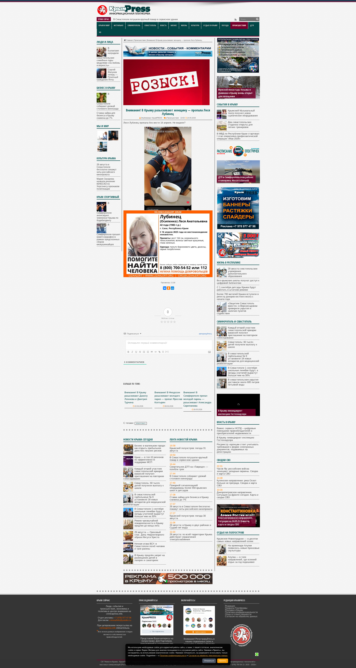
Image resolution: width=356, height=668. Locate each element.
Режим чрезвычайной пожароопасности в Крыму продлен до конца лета (148, 523)
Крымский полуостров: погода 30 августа (188, 517)
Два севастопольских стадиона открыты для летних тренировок (240, 124)
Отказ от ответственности (238, 614)
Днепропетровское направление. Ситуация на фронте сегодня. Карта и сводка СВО (237, 495)
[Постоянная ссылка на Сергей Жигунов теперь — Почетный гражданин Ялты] (101, 77)
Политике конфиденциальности (173, 656)
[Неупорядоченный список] (148, 352)
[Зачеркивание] (140, 352)
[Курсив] (132, 352)
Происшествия (239, 25)
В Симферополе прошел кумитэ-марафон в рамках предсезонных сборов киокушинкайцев (108, 235)
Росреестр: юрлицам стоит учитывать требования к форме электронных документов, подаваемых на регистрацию (238, 448)
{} (163, 352)
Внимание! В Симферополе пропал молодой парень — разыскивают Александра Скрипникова (197, 399)
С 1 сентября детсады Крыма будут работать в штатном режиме (236, 288)
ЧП (100, 32)
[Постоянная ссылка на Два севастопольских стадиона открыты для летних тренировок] (222, 130)
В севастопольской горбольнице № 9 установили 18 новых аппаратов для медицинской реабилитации (144, 499)
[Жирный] (128, 352)
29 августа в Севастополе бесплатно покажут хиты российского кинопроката (191, 507)
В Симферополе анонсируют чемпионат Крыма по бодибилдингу (107, 212)
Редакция (230, 606)
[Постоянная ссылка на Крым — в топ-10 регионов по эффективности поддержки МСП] (128, 465)
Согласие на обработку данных (241, 616)
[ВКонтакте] (164, 288)
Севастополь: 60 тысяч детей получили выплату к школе (149, 485)
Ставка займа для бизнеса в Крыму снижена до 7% (189, 498)
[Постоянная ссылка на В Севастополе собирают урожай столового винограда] (101, 102)
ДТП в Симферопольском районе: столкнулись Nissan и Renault (236, 178)
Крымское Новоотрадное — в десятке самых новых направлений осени (237, 540)
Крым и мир (104, 25)
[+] (167, 352)
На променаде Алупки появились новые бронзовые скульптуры (243, 548)
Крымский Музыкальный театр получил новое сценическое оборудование (243, 113)
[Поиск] (257, 19)
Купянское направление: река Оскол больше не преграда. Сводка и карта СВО (237, 483)
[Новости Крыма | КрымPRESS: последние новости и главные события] (124, 14)
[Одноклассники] (168, 288)
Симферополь (134, 25)
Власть (163, 25)
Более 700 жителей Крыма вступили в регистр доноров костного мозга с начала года (238, 296)
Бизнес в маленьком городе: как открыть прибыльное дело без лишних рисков (149, 448)
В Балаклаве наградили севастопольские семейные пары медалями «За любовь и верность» (108, 57)
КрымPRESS (157, 118)
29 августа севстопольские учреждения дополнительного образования (242, 272)
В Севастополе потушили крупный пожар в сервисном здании (188, 458)
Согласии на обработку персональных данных (208, 656)
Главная (129, 40)
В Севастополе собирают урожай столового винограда (188, 477)
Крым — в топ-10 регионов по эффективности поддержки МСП (149, 460)
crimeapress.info (107, 628)
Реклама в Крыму (234, 610)
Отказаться (209, 661)
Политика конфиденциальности (241, 612)
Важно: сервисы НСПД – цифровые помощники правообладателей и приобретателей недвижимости (236, 431)
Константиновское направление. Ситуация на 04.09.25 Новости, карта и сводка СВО (235, 521)
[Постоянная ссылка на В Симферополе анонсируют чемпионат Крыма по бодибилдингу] (101, 211)
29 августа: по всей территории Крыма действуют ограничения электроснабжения (191, 537)
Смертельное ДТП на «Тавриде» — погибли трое (138, 19)
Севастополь (150, 25)
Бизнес (174, 25)
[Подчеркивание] (136, 352)
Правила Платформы (236, 608)
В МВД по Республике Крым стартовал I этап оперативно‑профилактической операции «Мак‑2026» (238, 136)
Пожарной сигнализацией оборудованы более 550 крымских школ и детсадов (188, 488)
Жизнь (184, 25)
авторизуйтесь (205, 334)
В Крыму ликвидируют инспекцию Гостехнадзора (232, 412)
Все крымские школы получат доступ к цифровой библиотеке (238, 281)
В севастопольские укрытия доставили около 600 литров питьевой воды (243, 382)
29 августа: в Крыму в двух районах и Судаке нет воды (190, 526)
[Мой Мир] (172, 288)
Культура (195, 25)
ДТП (252, 25)
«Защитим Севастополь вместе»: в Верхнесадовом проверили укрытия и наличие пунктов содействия (237, 308)
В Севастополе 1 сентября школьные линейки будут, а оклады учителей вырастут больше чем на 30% (149, 513)
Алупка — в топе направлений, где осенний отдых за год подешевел (242, 559)
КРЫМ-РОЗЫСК (140, 423)
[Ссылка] (159, 352)
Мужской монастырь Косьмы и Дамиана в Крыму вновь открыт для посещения (235, 93)
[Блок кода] (156, 352)
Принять (222, 661)
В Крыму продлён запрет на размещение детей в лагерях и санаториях (149, 558)
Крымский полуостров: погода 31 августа (188, 449)
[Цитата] (152, 352)
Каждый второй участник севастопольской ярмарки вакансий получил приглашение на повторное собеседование (143, 473)
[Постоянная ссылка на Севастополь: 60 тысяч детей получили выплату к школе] (128, 491)
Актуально (118, 25)
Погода (225, 25)
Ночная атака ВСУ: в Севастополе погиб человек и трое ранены (149, 546)
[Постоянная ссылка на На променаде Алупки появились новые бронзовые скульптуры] (222, 553)
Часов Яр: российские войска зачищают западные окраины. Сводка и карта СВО (237, 471)
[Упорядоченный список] (144, 352)
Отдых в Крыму (210, 25)
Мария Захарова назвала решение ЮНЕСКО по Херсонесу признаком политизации (108, 184)
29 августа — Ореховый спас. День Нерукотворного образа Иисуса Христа (149, 535)
